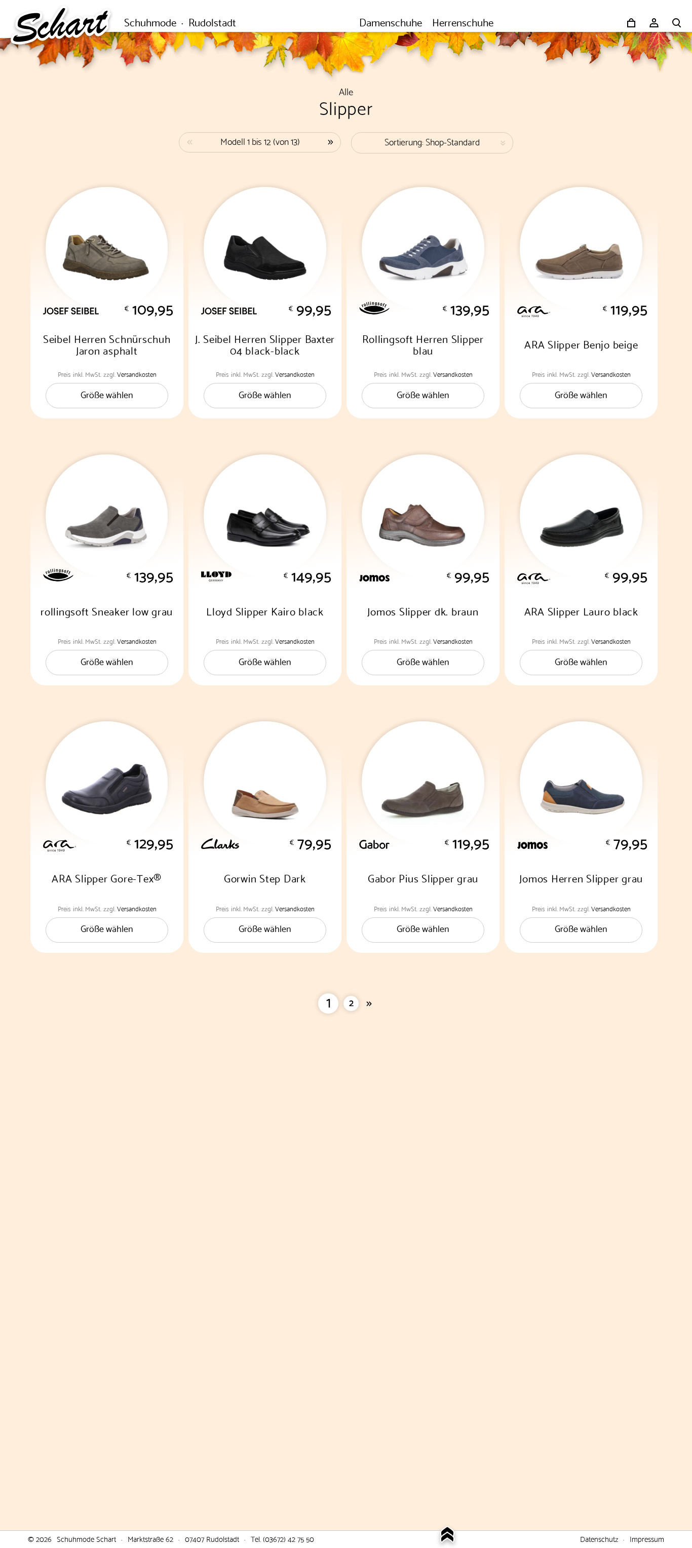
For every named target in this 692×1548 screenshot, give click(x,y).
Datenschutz (599, 1538)
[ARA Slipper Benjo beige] (581, 248)
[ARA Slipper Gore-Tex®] (107, 782)
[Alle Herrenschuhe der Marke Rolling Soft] (430, 308)
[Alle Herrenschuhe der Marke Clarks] (272, 843)
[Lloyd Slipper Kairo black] (265, 515)
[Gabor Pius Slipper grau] (423, 782)
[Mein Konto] (654, 23)
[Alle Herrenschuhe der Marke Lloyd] (272, 576)
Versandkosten (137, 373)
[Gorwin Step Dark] (265, 782)
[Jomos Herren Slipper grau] (581, 782)
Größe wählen (107, 394)
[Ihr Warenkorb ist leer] (631, 23)
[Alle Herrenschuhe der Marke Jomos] (430, 578)
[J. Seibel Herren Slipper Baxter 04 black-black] (265, 248)
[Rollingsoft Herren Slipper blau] (423, 248)
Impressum (647, 1538)
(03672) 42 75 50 (288, 1538)
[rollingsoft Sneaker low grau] (107, 515)
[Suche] (677, 23)
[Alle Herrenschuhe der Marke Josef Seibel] (114, 311)
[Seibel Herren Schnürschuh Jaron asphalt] (107, 248)
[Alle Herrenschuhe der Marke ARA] (588, 310)
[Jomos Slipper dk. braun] (423, 515)
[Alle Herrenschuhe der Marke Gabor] (430, 844)
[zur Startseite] (66, 23)
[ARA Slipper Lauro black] (581, 515)
